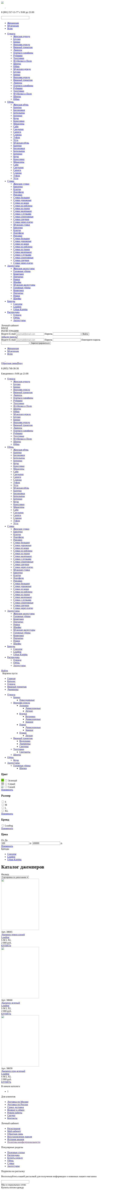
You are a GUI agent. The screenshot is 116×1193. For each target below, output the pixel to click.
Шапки (23, 768)
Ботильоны (19, 113)
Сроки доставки (15, 1107)
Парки (22, 724)
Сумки (10, 181)
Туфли (16, 137)
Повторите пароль (90, 339)
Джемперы (12, 689)
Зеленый (12, 780)
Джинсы (17, 50)
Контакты (12, 1118)
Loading (17, 306)
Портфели (18, 192)
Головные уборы (22, 271)
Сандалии (18, 129)
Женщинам (13, 23)
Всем (10, 28)
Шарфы (17, 282)
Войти (85, 334)
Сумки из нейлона (22, 205)
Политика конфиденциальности (23, 1142)
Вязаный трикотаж (23, 47)
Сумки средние (21, 219)
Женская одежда (21, 36)
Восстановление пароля (19, 1136)
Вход (20, 363)
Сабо (15, 126)
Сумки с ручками (22, 214)
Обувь (10, 102)
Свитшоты (24, 752)
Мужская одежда (22, 69)
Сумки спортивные (23, 216)
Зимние (29, 722)
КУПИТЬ (6, 945)
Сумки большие (21, 197)
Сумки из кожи (21, 203)
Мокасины (18, 123)
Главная (11, 678)
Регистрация (13, 1128)
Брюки (16, 42)
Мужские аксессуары (24, 285)
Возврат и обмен (15, 1110)
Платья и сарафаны (23, 52)
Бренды (11, 301)
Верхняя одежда (21, 44)
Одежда (11, 33)
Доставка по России (17, 1104)
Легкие (29, 711)
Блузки (17, 39)
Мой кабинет (14, 1131)
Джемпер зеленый (10, 1003)
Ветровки (30, 716)
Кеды (16, 118)
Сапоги (17, 132)
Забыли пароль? (9, 337)
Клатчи (17, 189)
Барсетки (18, 186)
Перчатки (18, 276)
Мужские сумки (21, 224)
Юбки (16, 66)
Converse (17, 304)
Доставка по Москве (17, 1101)
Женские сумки (21, 183)
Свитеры (24, 746)
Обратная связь (9, 363)
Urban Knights (20, 309)
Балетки (17, 107)
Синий (11, 787)
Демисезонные (33, 708)
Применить (7, 789)
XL (6, 811)
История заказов (15, 1139)
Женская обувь (20, 104)
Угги (15, 140)
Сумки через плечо (23, 222)
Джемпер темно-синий (13, 934)
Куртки (23, 713)
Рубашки (18, 55)
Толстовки (18, 58)
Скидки (11, 1115)
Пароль (48, 334)
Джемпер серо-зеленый (13, 1071)
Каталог (11, 681)
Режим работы (14, 1112)
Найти (4, 670)
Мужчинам (13, 25)
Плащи (23, 733)
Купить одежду (15, 1158)
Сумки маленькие (22, 211)
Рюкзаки (17, 194)
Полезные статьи (16, 1152)
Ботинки (17, 115)
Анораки (24, 705)
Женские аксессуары (24, 268)
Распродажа (13, 312)
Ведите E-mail (8, 334)
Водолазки (24, 741)
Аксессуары (13, 265)
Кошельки (18, 274)
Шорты (17, 63)
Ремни (16, 279)
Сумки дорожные (22, 200)
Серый (11, 784)
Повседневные (27, 700)
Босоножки (19, 110)
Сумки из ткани (21, 208)
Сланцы (17, 134)
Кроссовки (18, 121)
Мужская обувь (21, 143)
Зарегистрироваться (40, 343)
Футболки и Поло (22, 61)
